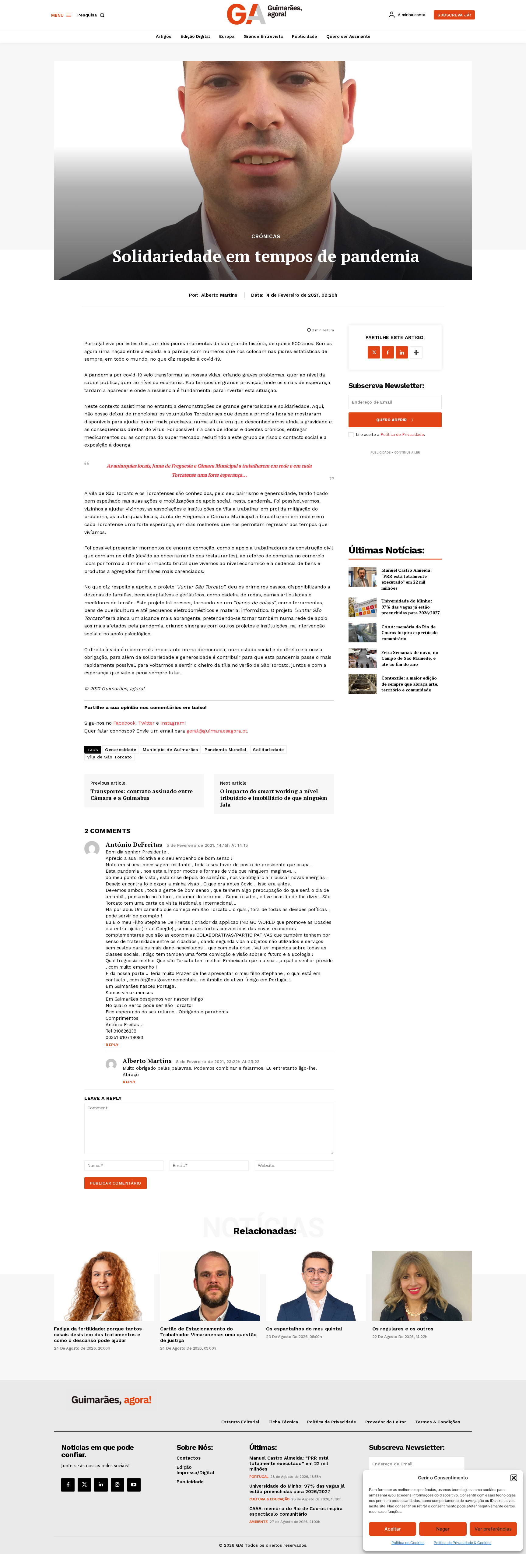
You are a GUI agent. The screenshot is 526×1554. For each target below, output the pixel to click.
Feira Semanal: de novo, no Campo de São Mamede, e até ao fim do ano (409, 658)
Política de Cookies (407, 1542)
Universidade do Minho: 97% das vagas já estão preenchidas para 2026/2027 (410, 607)
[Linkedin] (402, 352)
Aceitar (392, 1529)
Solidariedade (268, 749)
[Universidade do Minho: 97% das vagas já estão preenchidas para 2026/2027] (363, 606)
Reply (112, 1045)
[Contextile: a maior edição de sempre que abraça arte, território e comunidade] (363, 684)
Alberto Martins (219, 295)
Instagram (172, 723)
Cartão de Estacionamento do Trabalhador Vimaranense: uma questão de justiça (208, 1334)
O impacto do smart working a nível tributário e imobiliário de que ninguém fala (273, 798)
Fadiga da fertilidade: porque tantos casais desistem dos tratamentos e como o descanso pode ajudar (98, 1334)
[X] (374, 352)
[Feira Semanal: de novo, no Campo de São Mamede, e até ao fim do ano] (363, 658)
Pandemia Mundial (225, 749)
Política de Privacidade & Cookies (462, 1542)
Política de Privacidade (402, 434)
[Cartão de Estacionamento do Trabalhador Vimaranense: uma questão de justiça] (210, 1286)
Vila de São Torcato (109, 756)
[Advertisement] (395, 494)
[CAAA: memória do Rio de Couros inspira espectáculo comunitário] (363, 632)
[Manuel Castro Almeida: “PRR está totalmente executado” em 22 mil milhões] (363, 577)
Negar (443, 1529)
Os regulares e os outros (402, 1329)
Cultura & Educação (269, 1499)
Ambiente (258, 1522)
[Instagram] (117, 1485)
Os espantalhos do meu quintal (304, 1329)
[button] (514, 1478)
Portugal (258, 1477)
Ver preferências (493, 1529)
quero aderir (391, 420)
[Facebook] (388, 352)
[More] (416, 352)
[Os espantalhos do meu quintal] (316, 1286)
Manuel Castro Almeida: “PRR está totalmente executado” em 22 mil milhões (406, 579)
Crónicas (265, 236)
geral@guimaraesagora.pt (217, 731)
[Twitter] (84, 1485)
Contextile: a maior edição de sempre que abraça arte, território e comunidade (409, 684)
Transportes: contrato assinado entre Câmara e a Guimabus (141, 794)
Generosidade (120, 749)
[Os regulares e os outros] (422, 1286)
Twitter (146, 723)
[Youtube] (134, 1485)
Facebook (124, 723)
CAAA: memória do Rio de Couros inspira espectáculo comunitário (409, 632)
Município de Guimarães (170, 749)
